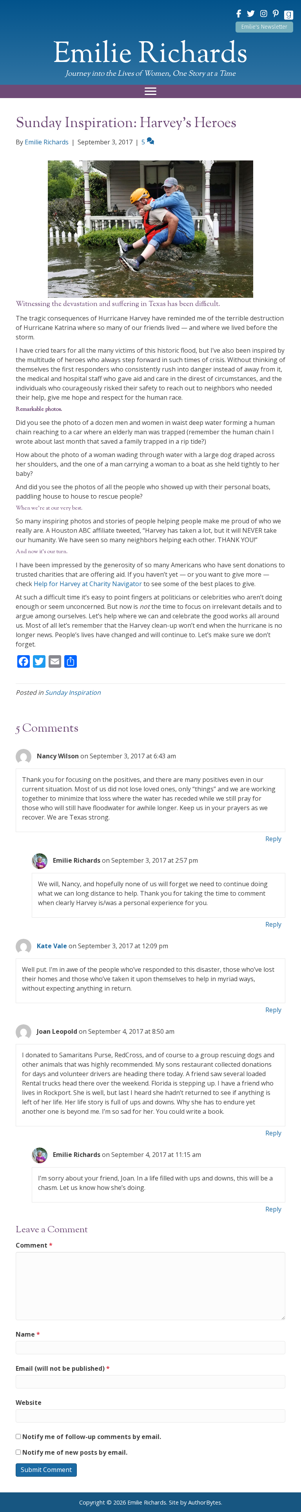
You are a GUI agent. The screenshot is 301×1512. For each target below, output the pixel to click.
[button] (264, 27)
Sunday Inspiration (73, 692)
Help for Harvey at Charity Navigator (88, 583)
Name (28, 1334)
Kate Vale (52, 946)
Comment (34, 1245)
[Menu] (150, 91)
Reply (273, 838)
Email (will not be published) (63, 1368)
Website (29, 1402)
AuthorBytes (204, 1502)
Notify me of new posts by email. (74, 1452)
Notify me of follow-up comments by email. (91, 1436)
